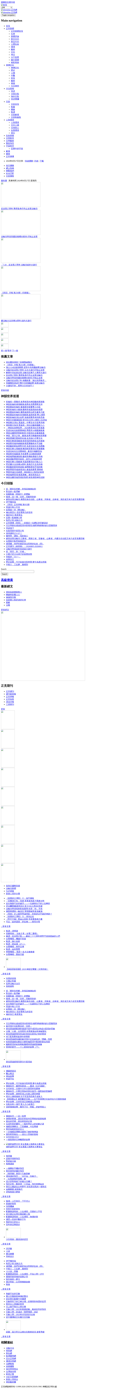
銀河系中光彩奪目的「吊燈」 (19, 1026)
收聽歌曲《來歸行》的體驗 (18, 494)
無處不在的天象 (13, 1294)
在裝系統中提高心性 (15, 531)
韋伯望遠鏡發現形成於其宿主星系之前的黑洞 (26, 1034)
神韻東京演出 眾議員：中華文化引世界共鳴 (25, 422)
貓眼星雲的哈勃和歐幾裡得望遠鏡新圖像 (24, 1044)
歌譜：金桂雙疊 (13, 949)
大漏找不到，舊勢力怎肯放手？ (20, 386)
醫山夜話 (10, 1074)
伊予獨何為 (11, 502)
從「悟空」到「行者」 (16, 551)
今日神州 (15, 86)
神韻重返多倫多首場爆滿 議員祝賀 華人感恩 (25, 415)
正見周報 (10, 696)
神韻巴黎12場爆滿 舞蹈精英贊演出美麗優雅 (25, 449)
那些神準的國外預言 (15, 1171)
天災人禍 (15, 125)
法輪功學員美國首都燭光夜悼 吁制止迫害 (19, 236)
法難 (8, 605)
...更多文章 (5, 926)
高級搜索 (7, 580)
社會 (13, 34)
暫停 (10, 351)
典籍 (13, 83)
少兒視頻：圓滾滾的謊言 (17, 1239)
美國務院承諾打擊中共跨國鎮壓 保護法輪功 (25, 383)
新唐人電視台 (12, 1379)
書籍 (8, 154)
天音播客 (10, 176)
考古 (13, 55)
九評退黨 (10, 891)
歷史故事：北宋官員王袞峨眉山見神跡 (23, 1102)
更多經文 (5, 610)
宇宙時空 (10, 146)
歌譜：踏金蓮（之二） (16, 944)
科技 (13, 78)
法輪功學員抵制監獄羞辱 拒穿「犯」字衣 (24, 909)
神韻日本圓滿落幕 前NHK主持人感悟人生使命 (26, 420)
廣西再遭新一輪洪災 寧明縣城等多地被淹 (24, 911)
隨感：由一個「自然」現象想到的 (21, 497)
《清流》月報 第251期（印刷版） (21, 365)
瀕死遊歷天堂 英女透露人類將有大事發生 (24, 1147)
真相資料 (10, 986)
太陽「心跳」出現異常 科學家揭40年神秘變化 (26, 1031)
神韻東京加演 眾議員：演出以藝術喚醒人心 (25, 425)
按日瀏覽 (10, 166)
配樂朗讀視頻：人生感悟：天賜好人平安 (24, 1211)
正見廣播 (10, 156)
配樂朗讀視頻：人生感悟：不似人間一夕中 (25, 1274)
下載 (42, 161)
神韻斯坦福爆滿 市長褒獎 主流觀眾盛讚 (23, 454)
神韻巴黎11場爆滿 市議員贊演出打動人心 (24, 462)
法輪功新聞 (11, 888)
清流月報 (10, 702)
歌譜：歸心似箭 (13, 941)
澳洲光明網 (11, 1361)
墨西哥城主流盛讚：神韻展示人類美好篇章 (25, 472)
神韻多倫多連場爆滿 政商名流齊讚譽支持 (24, 404)
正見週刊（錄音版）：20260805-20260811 (24, 546)
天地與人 (15, 128)
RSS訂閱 (10, 173)
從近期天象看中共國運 (16, 1299)
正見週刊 (10, 691)
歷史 (13, 70)
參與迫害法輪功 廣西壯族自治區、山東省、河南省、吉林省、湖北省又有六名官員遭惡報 (45, 499)
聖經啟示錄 (11, 1161)
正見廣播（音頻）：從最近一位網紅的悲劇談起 (27, 523)
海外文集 (15, 96)
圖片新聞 (15, 60)
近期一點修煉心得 (14, 518)
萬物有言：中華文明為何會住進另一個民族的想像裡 (29, 1091)
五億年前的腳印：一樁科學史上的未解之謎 (25, 1124)
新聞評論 (15, 36)
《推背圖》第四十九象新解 (18, 1174)
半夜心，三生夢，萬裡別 (17, 565)
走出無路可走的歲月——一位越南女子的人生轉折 (28, 903)
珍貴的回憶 (11, 978)
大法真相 (10, 88)
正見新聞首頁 (17, 31)
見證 (13, 91)
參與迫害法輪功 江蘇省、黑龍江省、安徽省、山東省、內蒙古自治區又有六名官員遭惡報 (45, 538)
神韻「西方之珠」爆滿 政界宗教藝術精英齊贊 (26, 436)
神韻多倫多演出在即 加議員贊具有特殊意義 (25, 417)
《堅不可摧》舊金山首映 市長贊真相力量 (24, 919)
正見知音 (10, 699)
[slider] (64, 267)
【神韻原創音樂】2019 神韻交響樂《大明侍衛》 (27, 969)
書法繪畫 (10, 1254)
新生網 (9, 1353)
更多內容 (5, 390)
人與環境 (10, 120)
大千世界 (15, 57)
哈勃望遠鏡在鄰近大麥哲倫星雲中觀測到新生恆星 (28, 1042)
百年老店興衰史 (13, 1224)
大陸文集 (15, 94)
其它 (13, 133)
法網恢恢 (10, 1364)
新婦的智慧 (11, 1204)
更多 (3, 709)
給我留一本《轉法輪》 (16, 510)
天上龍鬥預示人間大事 (16, 1307)
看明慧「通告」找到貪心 (17, 536)
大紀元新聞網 (12, 1377)
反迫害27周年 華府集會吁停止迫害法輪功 (19, 209)
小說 (8, 1251)
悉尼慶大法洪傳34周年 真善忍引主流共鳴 (24, 464)
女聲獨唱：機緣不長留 (16, 939)
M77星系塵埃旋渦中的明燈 (18, 1036)
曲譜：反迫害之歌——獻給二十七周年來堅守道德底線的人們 (33, 936)
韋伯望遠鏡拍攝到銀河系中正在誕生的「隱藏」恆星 (29, 1039)
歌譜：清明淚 (12, 931)
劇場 (8, 151)
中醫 (13, 75)
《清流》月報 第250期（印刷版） (15, 293)
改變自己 (10, 559)
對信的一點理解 (13, 491)
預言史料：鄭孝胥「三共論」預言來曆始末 (25, 1184)
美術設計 (10, 1256)
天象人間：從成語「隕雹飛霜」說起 (22, 1312)
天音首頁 (15, 104)
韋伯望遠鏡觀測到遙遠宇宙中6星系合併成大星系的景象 (30, 1029)
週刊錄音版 (11, 694)
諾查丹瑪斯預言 (13, 1159)
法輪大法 (10, 1348)
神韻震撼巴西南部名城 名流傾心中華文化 (24, 438)
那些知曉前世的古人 (15, 1129)
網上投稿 (10, 168)
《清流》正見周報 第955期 (18, 505)
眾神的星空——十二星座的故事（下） (23, 1047)
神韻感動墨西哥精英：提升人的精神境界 (24, 459)
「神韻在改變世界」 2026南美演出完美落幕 (25, 428)
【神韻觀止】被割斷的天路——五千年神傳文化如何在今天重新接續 (36, 1099)
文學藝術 (10, 141)
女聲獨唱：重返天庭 (15, 954)
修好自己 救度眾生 (14, 515)
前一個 (4, 351)
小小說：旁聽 (12, 1271)
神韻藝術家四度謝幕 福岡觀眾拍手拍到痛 (24, 467)
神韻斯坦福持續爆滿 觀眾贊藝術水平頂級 (24, 443)
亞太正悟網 (11, 1358)
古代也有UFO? (12, 1137)
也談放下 (10, 528)
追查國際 (10, 1366)
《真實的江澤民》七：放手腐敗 (20, 898)
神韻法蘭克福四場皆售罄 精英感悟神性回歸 (25, 477)
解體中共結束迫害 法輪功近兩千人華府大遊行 (26, 373)
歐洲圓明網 (11, 1356)
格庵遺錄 (10, 1164)
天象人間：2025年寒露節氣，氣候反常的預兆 (26, 1309)
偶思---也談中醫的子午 (16, 1219)
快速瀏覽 (29, 161)
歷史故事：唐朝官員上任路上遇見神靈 (23, 1094)
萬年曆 (4, 181)
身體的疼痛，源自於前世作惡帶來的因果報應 (26, 1119)
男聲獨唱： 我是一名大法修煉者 (20, 952)
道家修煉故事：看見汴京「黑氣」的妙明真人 (26, 1107)
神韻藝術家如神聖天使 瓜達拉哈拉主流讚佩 (25, 446)
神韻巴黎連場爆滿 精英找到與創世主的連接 (25, 441)
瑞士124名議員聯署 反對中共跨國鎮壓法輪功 (26, 367)
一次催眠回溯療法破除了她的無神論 (22, 1132)
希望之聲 (10, 1374)
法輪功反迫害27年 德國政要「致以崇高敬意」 (26, 380)
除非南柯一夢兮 (13, 1279)
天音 (8, 102)
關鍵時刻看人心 (13, 595)
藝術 (13, 49)
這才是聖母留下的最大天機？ (19, 1181)
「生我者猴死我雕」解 (16, 1179)
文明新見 (10, 138)
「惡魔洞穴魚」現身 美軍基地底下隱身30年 (25, 901)
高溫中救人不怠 (13, 507)
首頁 (8, 26)
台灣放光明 (11, 1371)
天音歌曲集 (16, 117)
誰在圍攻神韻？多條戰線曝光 (19, 362)
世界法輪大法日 (13, 984)
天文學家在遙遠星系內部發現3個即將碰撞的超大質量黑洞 (31, 525)
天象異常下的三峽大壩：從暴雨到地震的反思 (26, 1301)
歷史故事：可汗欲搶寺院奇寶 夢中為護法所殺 (26, 562)
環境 (13, 47)
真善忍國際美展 (13, 886)
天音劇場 (15, 115)
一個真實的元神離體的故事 (18, 1139)
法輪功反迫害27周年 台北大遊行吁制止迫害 (25, 370)
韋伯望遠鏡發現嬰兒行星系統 (19, 1062)
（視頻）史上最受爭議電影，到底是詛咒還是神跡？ (29, 914)
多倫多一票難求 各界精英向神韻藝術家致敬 (25, 402)
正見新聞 (10, 28)
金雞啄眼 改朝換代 (14, 1189)
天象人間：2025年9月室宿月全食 (20, 1314)
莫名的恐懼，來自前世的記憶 (19, 1121)
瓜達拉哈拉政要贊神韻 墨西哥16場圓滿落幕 (25, 430)
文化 (13, 52)
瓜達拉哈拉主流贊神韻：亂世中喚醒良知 (24, 451)
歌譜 (13, 112)
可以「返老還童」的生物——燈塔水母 (23, 922)
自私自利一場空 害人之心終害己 (20, 1104)
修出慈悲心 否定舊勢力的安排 (19, 512)
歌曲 (13, 107)
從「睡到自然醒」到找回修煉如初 (21, 489)
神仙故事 (10, 1076)
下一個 (15, 351)
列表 (36, 161)
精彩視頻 (15, 62)
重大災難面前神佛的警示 (17, 1296)
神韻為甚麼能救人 (14, 592)
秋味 (8, 1284)
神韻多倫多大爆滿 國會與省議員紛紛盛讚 (24, 409)
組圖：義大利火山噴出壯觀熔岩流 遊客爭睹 (25, 1332)
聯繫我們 (10, 171)
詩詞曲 (9, 1248)
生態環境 (15, 130)
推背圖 (9, 1156)
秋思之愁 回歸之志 (14, 520)
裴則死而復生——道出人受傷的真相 (22, 1134)
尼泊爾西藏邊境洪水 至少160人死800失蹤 (24, 906)
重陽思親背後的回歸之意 (17, 1277)
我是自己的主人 (13, 1222)
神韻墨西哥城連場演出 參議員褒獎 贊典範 (24, 469)
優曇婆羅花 (11, 1071)
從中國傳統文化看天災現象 (18, 1317)
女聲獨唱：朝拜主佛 (15, 947)
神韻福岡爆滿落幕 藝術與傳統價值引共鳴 (24, 456)
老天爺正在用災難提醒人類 (18, 1214)
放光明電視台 (12, 1369)
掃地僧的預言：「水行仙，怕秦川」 (22, 1176)
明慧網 (9, 1351)
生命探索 (10, 135)
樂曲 (13, 109)
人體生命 (15, 44)
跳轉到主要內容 (8, 2)
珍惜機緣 (10, 1206)
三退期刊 (10, 704)
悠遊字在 (10, 1079)
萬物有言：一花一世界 (16, 1116)
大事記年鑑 (11, 981)
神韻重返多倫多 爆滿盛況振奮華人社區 (23, 407)
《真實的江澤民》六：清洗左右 (20, 916)
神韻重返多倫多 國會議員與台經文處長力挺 (25, 412)
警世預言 (10, 143)
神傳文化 (10, 65)
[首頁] (4, 5)
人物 (13, 73)
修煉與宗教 (11, 597)
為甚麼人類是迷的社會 (16, 600)
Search (3, 569)
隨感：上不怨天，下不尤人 (18, 1201)
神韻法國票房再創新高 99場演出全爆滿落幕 (25, 433)
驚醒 (8, 602)
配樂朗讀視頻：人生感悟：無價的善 (22, 1217)
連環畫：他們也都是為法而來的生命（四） (25, 544)
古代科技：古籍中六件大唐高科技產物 (23, 1089)
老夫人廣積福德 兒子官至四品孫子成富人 (24, 1096)
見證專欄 (15, 99)
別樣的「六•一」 (13, 557)
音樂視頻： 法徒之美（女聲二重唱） (22, 933)
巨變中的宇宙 (17, 148)
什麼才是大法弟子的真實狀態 (19, 554)
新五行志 (15, 42)
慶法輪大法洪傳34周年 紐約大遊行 (16, 321)
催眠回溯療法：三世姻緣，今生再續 (22, 1126)
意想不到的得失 (13, 1209)
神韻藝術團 (11, 1382)
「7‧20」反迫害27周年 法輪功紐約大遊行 (19, 265)
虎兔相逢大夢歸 (13, 1192)
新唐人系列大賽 (13, 894)
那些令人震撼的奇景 (15, 1304)
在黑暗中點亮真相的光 (16, 541)
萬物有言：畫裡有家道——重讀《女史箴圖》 (26, 1086)
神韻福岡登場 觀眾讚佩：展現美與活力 (23, 475)
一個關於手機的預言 (15, 1168)
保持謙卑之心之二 (14, 533)
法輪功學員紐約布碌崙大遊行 (19, 549)
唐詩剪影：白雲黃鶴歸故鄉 (18, 1282)
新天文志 (15, 39)
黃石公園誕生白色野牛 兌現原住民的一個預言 (26, 1187)
